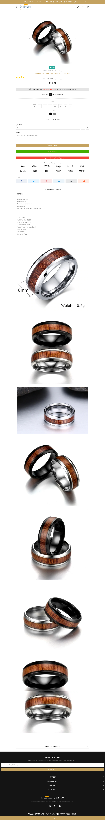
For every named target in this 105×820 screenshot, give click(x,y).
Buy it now (52, 151)
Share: (18, 178)
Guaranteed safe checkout (52, 163)
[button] (20, 77)
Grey (54, 114)
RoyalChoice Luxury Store (25, 7)
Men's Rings (58, 71)
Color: (52, 110)
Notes (18, 132)
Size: (52, 102)
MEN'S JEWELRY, (48, 71)
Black (50, 114)
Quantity (19, 125)
